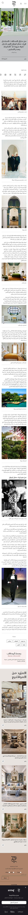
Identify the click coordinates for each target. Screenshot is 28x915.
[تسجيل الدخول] (21, 3)
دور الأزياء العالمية (6, 244)
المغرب (18, 644)
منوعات (7, 872)
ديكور (25, 58)
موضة (18, 872)
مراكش (9, 641)
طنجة (24, 644)
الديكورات (19, 303)
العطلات (16, 641)
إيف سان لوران (12, 84)
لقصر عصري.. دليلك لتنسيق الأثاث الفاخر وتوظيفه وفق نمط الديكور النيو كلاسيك (14, 805)
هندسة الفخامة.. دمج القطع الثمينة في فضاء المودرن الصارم (14, 757)
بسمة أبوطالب (14, 52)
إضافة (5, 878)
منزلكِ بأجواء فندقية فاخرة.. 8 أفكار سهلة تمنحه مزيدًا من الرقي (14, 841)
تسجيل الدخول (14, 902)
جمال (11, 872)
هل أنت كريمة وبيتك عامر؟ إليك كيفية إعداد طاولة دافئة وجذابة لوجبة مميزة (15, 721)
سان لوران (23, 641)
